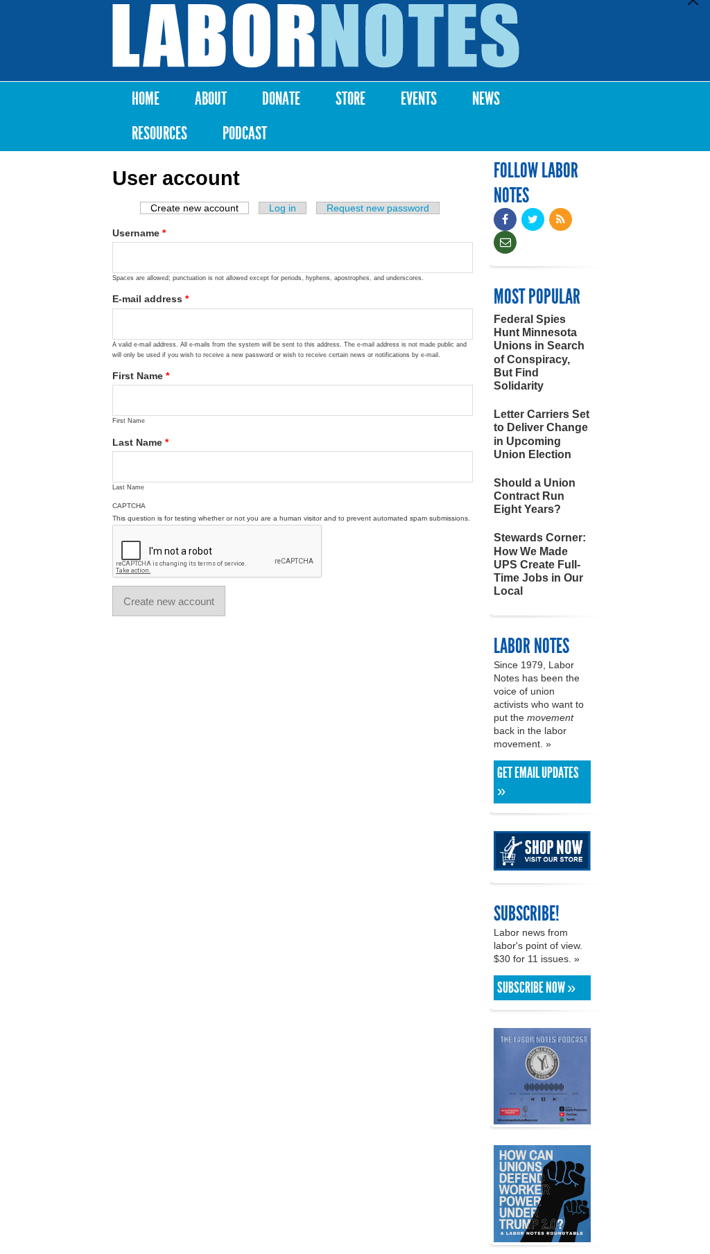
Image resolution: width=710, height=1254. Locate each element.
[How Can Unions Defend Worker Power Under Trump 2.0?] (542, 1235)
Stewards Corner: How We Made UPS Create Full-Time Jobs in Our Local (540, 564)
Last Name (140, 442)
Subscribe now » (536, 988)
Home (145, 99)
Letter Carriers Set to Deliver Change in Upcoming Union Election (541, 434)
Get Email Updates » (538, 782)
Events (419, 99)
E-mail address (150, 298)
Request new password (378, 208)
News (486, 99)
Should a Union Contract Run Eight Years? (534, 496)
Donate (281, 99)
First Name (140, 375)
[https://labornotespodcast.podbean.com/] (542, 1118)
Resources (159, 133)
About (211, 99)
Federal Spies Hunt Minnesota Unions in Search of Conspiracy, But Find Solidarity (539, 352)
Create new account (199, 208)
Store (350, 99)
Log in (282, 208)
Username (139, 232)
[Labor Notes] (315, 35)
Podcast (245, 133)
